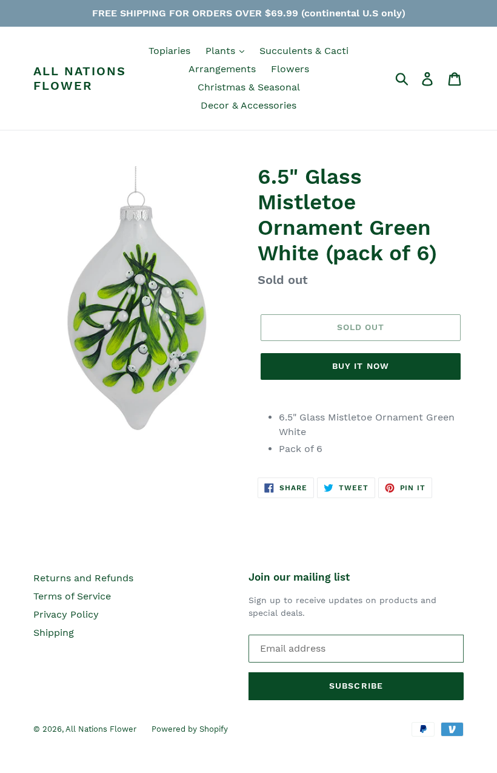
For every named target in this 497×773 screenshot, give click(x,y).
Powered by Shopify (190, 729)
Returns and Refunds (83, 578)
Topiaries (169, 50)
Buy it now (360, 366)
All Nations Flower (79, 78)
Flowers (290, 69)
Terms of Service (72, 596)
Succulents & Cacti (304, 50)
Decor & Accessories (248, 105)
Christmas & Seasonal (249, 87)
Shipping (53, 632)
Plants (221, 50)
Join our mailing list (299, 577)
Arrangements (222, 69)
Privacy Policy (66, 614)
